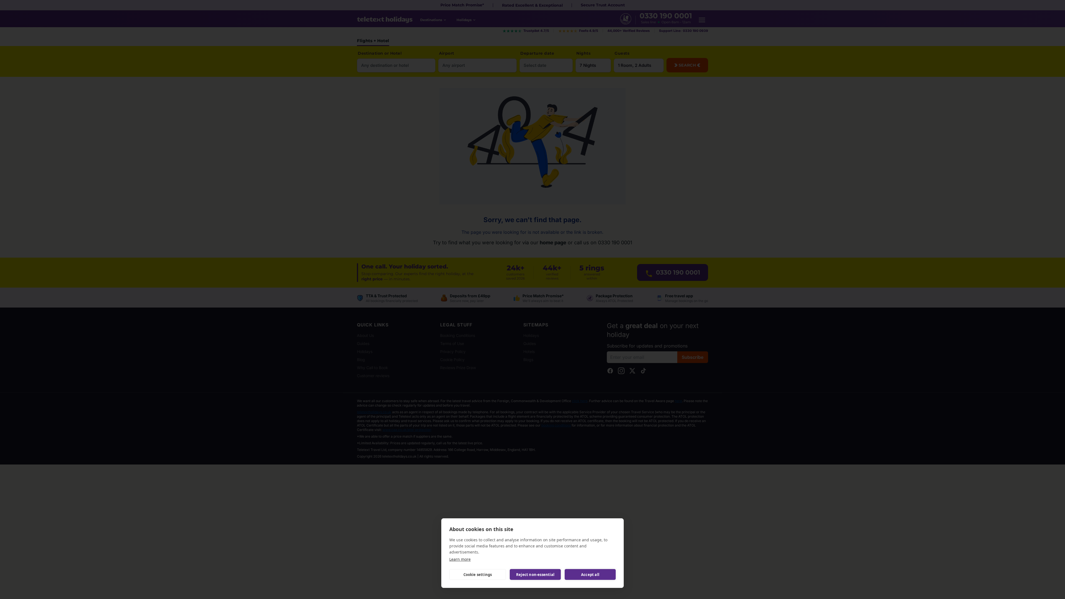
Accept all (590, 574)
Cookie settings (477, 574)
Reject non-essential (535, 574)
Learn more (460, 559)
